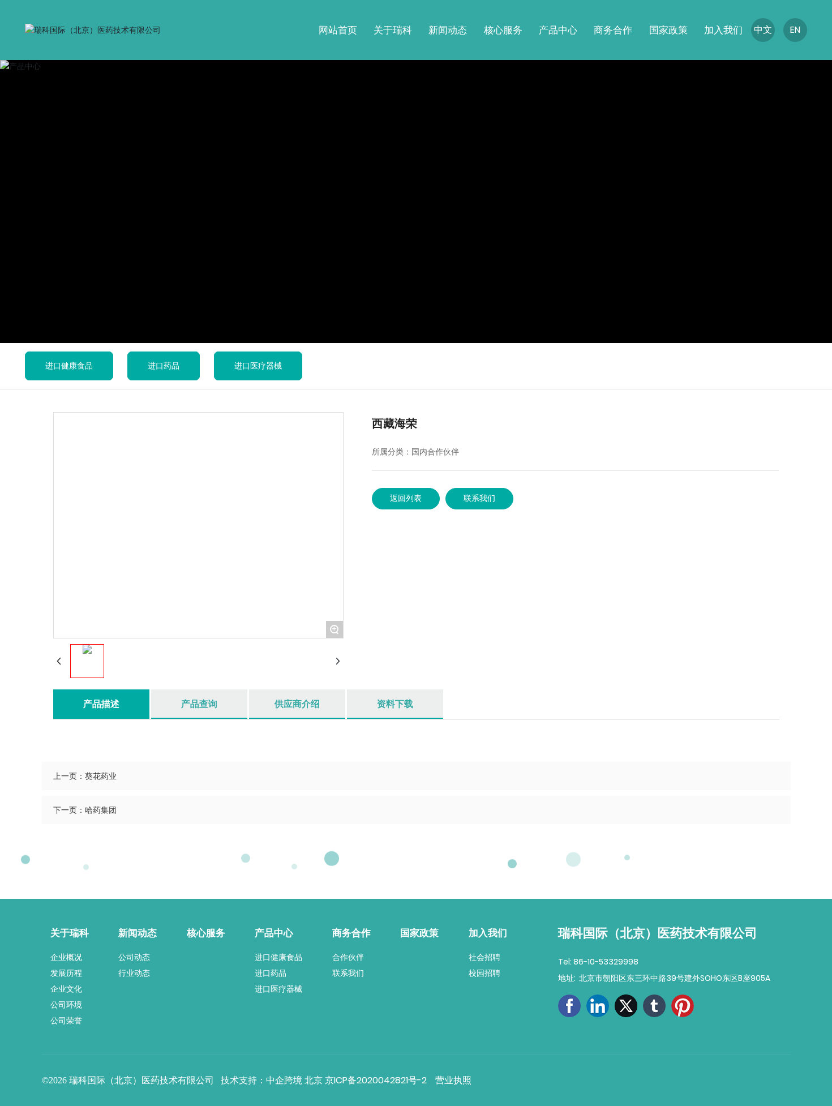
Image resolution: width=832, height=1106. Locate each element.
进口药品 (163, 365)
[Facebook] (569, 1005)
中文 (763, 29)
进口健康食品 (69, 365)
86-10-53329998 (605, 961)
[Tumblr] (654, 1005)
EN (795, 29)
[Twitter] (626, 1005)
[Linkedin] (597, 1005)
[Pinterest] (682, 1005)
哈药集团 (101, 810)
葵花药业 (101, 776)
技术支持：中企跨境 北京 (273, 1080)
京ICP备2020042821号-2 (376, 1080)
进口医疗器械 (258, 365)
